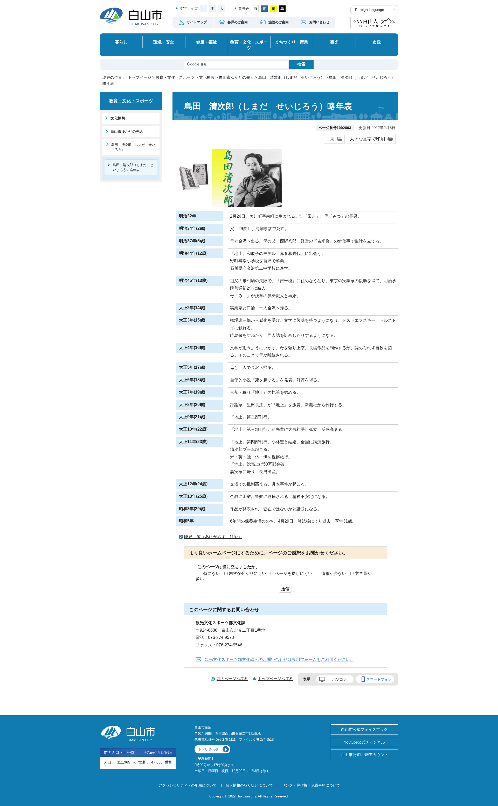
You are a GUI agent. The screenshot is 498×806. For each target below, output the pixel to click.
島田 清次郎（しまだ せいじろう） (291, 77)
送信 (285, 589)
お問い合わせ (208, 749)
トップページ (139, 77)
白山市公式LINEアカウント (364, 754)
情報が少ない (333, 573)
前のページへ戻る (232, 678)
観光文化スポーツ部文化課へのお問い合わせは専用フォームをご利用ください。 (279, 659)
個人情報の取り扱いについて (249, 785)
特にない (211, 573)
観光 (334, 42)
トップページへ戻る (275, 678)
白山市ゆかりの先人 (236, 77)
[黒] (282, 8)
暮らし (121, 42)
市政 (377, 42)
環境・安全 (163, 42)
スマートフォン (379, 679)
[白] (255, 8)
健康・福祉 (206, 42)
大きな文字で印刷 (367, 138)
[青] (264, 8)
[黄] (273, 8)
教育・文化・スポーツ (249, 45)
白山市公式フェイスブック (364, 729)
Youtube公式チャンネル (364, 742)
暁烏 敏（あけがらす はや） (213, 536)
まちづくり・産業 (291, 42)
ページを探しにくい (293, 573)
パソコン (339, 679)
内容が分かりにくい (247, 573)
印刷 (330, 139)
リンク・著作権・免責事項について (311, 785)
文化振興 (207, 77)
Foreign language (369, 10)
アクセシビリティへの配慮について (187, 785)
